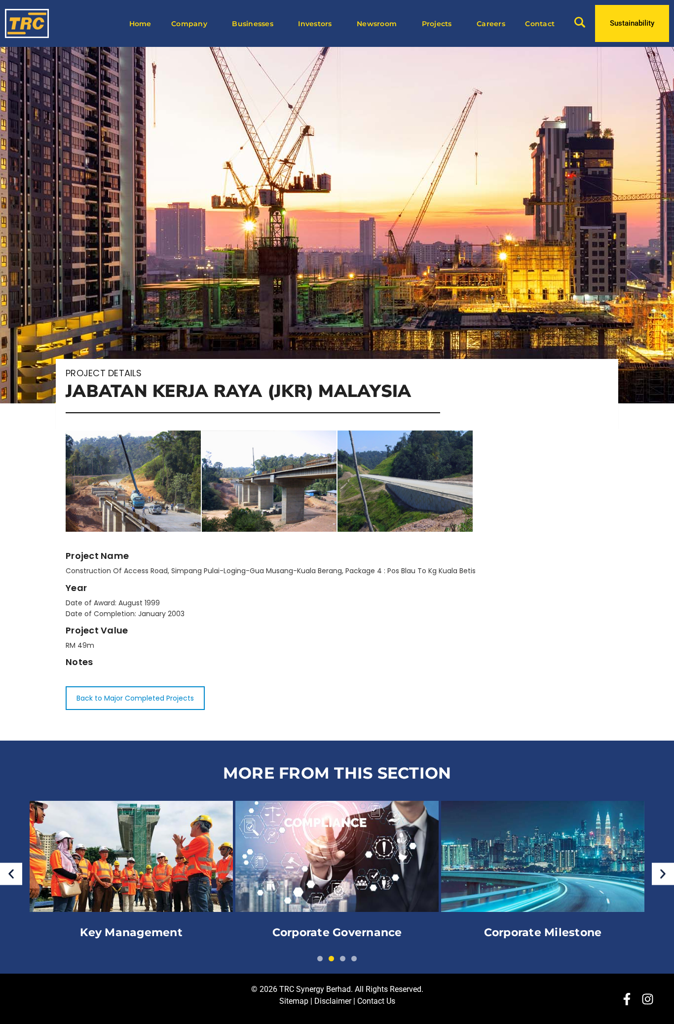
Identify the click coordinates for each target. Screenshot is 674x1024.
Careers (491, 23)
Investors (315, 23)
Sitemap (293, 1001)
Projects (437, 23)
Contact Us (376, 1001)
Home (140, 23)
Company (189, 23)
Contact (540, 23)
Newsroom (377, 23)
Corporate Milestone (543, 933)
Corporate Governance (337, 933)
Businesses (252, 23)
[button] (11, 874)
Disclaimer (332, 1001)
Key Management (131, 933)
